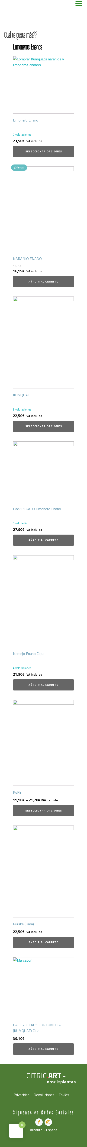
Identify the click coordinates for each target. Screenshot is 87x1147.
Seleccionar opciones (43, 151)
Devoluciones (44, 1095)
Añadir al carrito (43, 281)
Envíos (64, 1095)
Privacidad (21, 1095)
